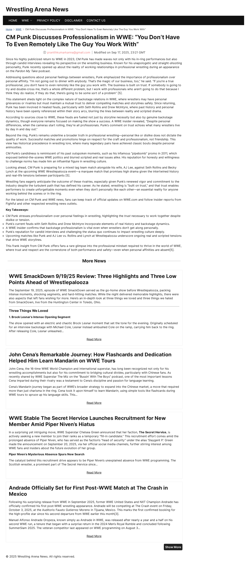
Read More (94, 339)
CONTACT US (96, 20)
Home (9, 29)
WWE (25, 20)
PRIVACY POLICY (48, 20)
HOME (13, 20)
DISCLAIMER (73, 20)
